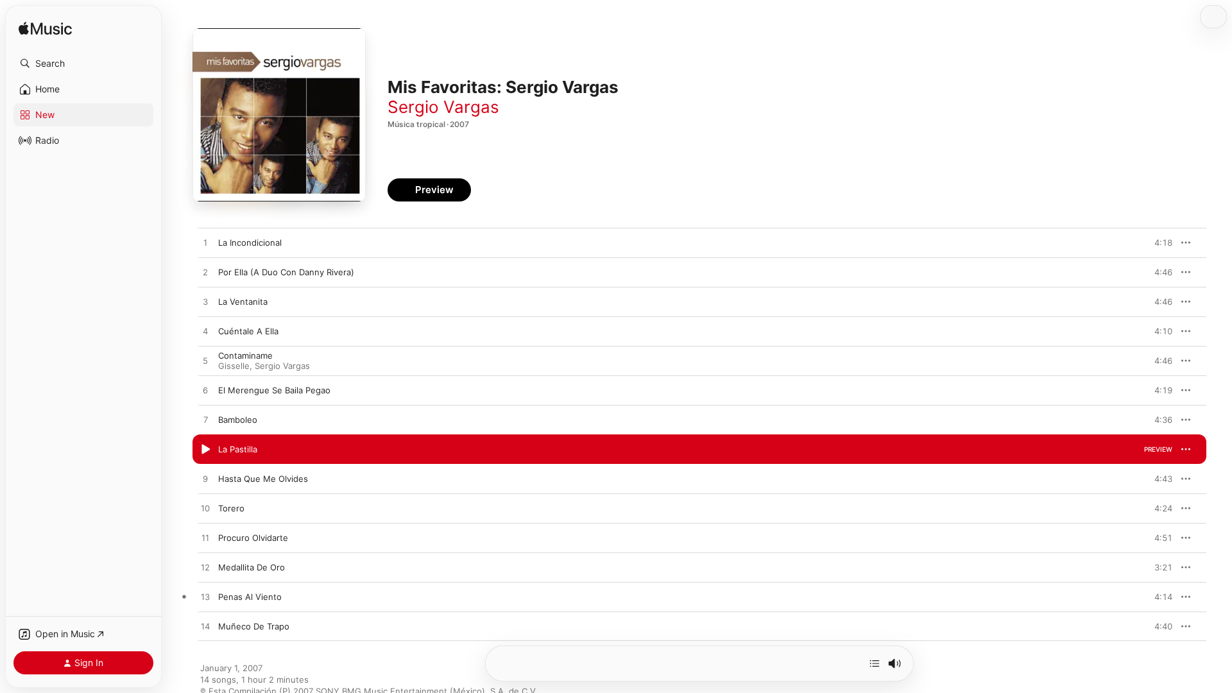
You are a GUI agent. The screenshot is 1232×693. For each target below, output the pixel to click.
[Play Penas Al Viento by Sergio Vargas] (205, 597)
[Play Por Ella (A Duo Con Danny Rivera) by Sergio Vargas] (205, 272)
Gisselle (234, 366)
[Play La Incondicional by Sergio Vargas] (205, 243)
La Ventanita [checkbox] (243, 301)
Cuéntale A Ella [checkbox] (248, 331)
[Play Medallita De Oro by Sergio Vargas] (205, 568)
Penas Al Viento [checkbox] (250, 597)
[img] (45, 29)
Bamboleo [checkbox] (237, 420)
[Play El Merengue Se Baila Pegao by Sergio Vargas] (205, 391)
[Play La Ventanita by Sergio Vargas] (205, 302)
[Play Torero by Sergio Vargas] (205, 509)
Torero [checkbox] (231, 508)
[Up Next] (874, 663)
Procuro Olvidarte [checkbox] (253, 538)
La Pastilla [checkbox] (237, 449)
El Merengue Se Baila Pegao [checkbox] (274, 390)
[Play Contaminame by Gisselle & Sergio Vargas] (205, 361)
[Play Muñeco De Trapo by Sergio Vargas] (205, 627)
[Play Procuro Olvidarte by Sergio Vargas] (205, 538)
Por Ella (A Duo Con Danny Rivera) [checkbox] (286, 272)
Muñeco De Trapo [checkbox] (253, 626)
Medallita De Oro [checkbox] (251, 567)
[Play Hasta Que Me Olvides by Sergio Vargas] (205, 479)
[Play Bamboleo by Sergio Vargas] (205, 420)
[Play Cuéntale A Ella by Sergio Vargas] (205, 332)
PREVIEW (1158, 242)
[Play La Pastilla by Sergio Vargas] (205, 450)
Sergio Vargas (443, 107)
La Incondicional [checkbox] (250, 242)
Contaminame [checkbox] (245, 355)
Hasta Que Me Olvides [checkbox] (263, 479)
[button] (83, 63)
